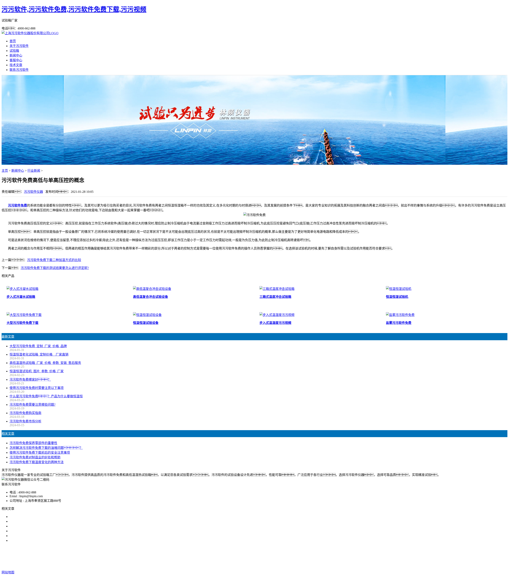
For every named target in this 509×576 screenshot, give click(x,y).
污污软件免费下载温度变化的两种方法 (37, 462)
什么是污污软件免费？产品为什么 (41, 521)
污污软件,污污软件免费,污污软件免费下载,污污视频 (74, 9)
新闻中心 (16, 55)
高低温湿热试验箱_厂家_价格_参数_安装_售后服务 (45, 363)
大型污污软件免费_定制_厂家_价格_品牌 (38, 346)
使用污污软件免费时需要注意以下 (33, 526)
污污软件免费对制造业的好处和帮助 (35, 457)
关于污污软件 (19, 46)
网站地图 (272, 564)
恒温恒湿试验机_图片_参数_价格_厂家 (37, 371)
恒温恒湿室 (295, 556)
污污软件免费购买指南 (25, 413)
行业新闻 (33, 170)
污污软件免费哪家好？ (30, 379)
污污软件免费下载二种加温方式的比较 (54, 260)
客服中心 (16, 60)
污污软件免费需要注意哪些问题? (32, 404)
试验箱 (14, 50)
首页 (13, 41)
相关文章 (8, 433)
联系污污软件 (19, 69)
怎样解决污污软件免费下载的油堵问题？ (46, 447)
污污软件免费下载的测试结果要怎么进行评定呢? (55, 268)
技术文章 (16, 65)
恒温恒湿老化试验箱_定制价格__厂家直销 (39, 354)
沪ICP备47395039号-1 (316, 564)
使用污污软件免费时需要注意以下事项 (37, 388)
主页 (5, 170)
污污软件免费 (17, 205)
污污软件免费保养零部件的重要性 (33, 443)
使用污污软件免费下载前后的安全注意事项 (40, 452)
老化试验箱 (276, 556)
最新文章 (8, 336)
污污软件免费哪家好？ (29, 516)
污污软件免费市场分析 (25, 421)
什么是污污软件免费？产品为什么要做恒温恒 (46, 396)
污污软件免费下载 (253, 556)
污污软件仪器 (33, 191)
